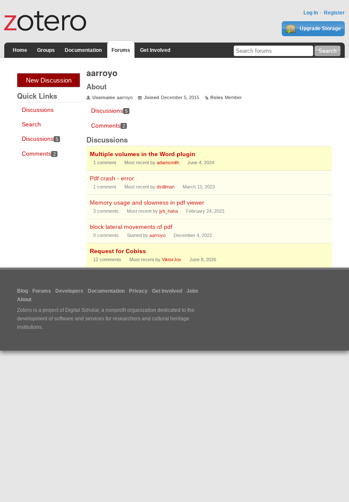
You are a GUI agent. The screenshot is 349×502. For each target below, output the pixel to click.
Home (20, 50)
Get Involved (155, 50)
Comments (39, 153)
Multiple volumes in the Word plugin (142, 154)
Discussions (38, 109)
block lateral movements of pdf (131, 226)
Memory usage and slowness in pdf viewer (147, 202)
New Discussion (49, 80)
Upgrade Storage (319, 28)
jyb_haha (168, 211)
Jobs (192, 291)
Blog (22, 291)
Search (31, 124)
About (24, 299)
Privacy (138, 291)
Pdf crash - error (112, 178)
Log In (310, 13)
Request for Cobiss (118, 251)
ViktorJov (171, 259)
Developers (69, 291)
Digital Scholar (82, 310)
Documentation (83, 50)
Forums (121, 50)
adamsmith (168, 162)
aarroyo (157, 235)
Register (334, 13)
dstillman (165, 186)
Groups (46, 50)
